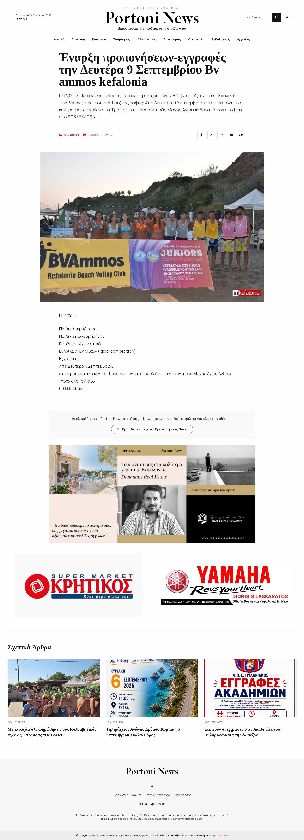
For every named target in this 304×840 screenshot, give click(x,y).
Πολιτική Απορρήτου (158, 795)
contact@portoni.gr (152, 804)
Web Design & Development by (203, 835)
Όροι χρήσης (182, 795)
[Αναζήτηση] (276, 17)
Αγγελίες (136, 795)
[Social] (287, 17)
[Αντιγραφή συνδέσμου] (241, 135)
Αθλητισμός (72, 135)
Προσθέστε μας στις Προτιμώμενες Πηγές (152, 429)
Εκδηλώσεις (120, 795)
